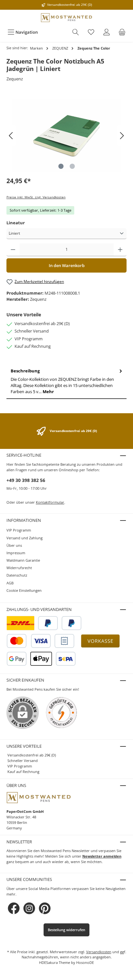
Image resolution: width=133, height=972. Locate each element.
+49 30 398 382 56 (25, 480)
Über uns (14, 545)
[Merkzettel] (91, 32)
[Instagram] (29, 908)
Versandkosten (98, 951)
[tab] (66, 381)
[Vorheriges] (11, 135)
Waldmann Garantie (23, 560)
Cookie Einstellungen (24, 590)
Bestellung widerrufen (66, 929)
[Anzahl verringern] (13, 249)
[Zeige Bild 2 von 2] (72, 166)
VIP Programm (18, 530)
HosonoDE (85, 962)
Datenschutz (16, 575)
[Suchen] (75, 32)
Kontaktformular (50, 502)
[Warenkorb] (122, 32)
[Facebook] (13, 908)
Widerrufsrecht (19, 567)
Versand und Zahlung (24, 537)
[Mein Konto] (106, 32)
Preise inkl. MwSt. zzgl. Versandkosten (36, 197)
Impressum (15, 552)
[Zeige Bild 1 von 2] (60, 166)
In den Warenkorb (67, 265)
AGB (10, 582)
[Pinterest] (44, 908)
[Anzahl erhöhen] (120, 249)
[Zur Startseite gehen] (66, 17)
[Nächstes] (122, 135)
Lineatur (15, 223)
